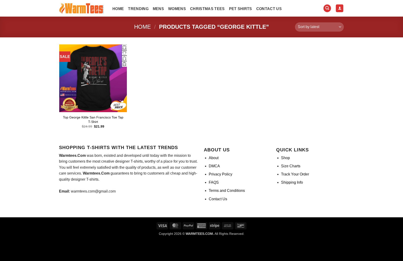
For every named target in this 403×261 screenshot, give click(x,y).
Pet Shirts (240, 9)
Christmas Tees (207, 9)
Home (118, 9)
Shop (285, 158)
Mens (158, 9)
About (214, 158)
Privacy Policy (220, 174)
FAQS (214, 182)
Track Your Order (295, 174)
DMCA (214, 166)
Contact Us (269, 9)
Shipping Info (292, 182)
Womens (177, 9)
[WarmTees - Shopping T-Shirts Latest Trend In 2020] (82, 8)
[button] (327, 8)
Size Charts (290, 166)
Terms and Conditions (227, 191)
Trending (138, 9)
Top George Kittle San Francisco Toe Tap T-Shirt (93, 119)
